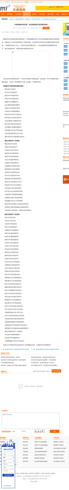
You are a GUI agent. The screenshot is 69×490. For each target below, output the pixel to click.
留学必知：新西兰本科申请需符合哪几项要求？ (14, 365)
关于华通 (7, 2)
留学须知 (25, 442)
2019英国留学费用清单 (7, 362)
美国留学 (32, 39)
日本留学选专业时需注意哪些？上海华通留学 (43, 360)
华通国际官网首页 (19, 19)
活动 (57, 14)
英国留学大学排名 (58, 445)
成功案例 (18, 14)
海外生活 (25, 445)
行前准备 (25, 451)
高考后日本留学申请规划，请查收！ (11, 357)
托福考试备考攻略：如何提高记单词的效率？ (43, 357)
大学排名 (42, 14)
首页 (1, 2)
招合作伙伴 (33, 2)
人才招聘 (42, 473)
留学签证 (25, 455)
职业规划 (25, 448)
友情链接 (52, 473)
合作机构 (22, 473)
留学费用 (25, 458)
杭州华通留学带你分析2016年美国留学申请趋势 (47, 349)
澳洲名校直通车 (39, 448)
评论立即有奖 (56, 371)
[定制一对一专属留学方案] (55, 7)
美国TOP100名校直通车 (41, 445)
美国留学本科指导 (40, 458)
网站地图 (37, 473)
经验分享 (64, 14)
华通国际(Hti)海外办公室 (17, 2)
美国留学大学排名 (58, 442)
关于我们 (16, 473)
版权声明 (47, 473)
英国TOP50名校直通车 (41, 442)
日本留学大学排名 (58, 455)
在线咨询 (46, 28)
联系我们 (40, 2)
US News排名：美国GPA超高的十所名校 (42, 362)
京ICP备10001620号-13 (46, 476)
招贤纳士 (27, 2)
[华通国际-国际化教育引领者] (13, 8)
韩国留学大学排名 (58, 458)
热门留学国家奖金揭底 (41, 461)
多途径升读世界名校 (40, 455)
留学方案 (50, 14)
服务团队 (10, 14)
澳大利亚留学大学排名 (59, 448)
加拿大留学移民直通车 (41, 451)
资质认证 (27, 473)
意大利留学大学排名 (59, 461)
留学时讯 (27, 14)
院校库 (34, 14)
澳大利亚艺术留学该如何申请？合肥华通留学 (13, 360)
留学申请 (25, 461)
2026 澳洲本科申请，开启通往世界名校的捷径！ (44, 365)
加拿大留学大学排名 (59, 451)
